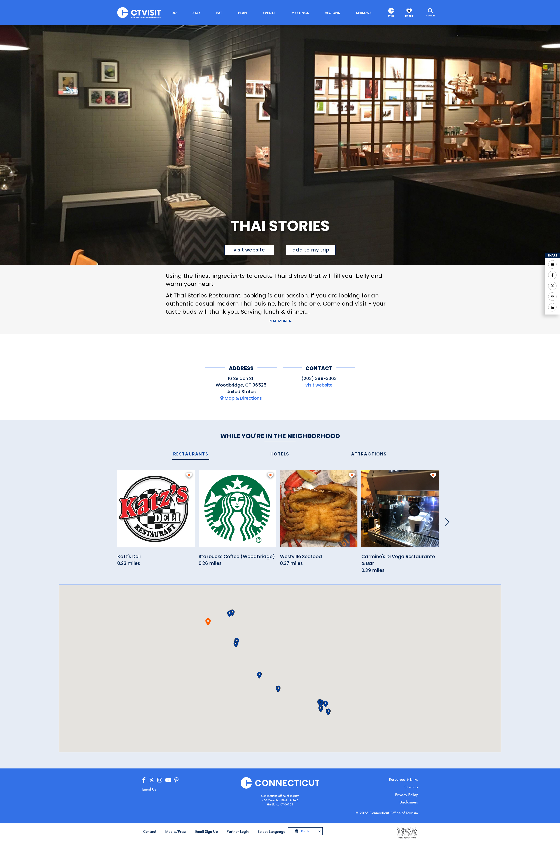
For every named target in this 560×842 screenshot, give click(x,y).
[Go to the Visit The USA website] (407, 832)
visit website (249, 250)
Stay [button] (196, 12)
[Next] (447, 521)
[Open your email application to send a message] (552, 264)
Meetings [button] (300, 12)
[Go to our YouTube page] (168, 780)
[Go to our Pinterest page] (176, 780)
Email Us (149, 789)
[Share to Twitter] (552, 286)
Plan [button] (242, 12)
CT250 (391, 16)
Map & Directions (243, 398)
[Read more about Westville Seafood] (318, 511)
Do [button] (174, 12)
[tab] (190, 454)
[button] (229, 613)
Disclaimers (408, 802)
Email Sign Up (206, 831)
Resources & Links (403, 779)
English (305, 831)
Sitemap (411, 787)
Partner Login (238, 831)
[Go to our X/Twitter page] (151, 780)
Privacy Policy (406, 794)
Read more (278, 320)
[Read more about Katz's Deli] (156, 511)
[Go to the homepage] (139, 12)
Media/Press (175, 831)
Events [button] (269, 12)
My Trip (409, 16)
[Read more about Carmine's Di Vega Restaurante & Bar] (400, 511)
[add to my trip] (189, 475)
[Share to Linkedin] (552, 307)
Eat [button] (219, 12)
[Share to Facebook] (552, 275)
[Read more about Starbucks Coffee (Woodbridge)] (237, 511)
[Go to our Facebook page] (144, 780)
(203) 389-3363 (319, 378)
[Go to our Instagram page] (159, 780)
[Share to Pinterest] (552, 296)
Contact (149, 831)
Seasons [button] (363, 12)
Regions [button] (332, 12)
